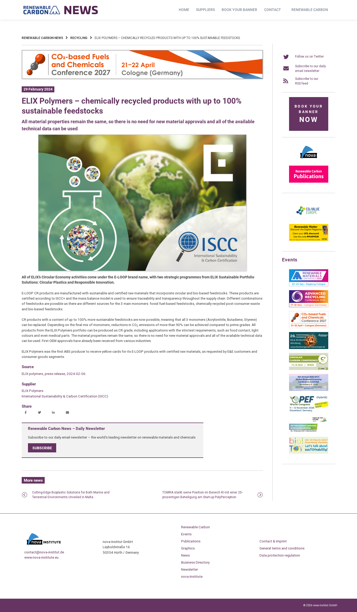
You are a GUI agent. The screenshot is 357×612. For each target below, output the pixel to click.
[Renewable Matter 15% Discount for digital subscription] (308, 240)
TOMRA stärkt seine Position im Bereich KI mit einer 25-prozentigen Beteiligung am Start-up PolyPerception (202, 495)
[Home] (61, 9)
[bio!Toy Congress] (308, 452)
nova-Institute (192, 576)
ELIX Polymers (32, 391)
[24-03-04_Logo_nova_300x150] (308, 160)
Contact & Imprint (273, 541)
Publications (190, 541)
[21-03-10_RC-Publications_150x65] (308, 181)
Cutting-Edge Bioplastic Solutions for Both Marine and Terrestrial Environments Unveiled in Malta (71, 495)
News (185, 555)
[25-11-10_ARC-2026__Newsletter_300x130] (308, 306)
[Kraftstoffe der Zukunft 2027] (308, 432)
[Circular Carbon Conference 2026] (308, 369)
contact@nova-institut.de (44, 552)
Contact (272, 10)
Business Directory (195, 562)
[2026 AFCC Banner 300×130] (308, 390)
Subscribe (42, 448)
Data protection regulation (280, 555)
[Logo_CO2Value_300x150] (308, 219)
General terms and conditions (282, 548)
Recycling (78, 38)
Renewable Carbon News (42, 38)
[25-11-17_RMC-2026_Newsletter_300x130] (308, 285)
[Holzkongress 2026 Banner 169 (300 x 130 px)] (308, 348)
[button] (26, 413)
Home (184, 10)
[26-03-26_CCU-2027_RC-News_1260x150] (142, 78)
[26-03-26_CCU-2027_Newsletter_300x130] (308, 327)
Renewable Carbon (309, 10)
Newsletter (189, 569)
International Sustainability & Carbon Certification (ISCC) (65, 396)
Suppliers (205, 10)
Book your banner (239, 10)
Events (186, 534)
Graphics (188, 548)
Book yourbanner (309, 114)
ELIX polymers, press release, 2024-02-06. (54, 374)
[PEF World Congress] (308, 411)
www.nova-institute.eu (41, 557)
